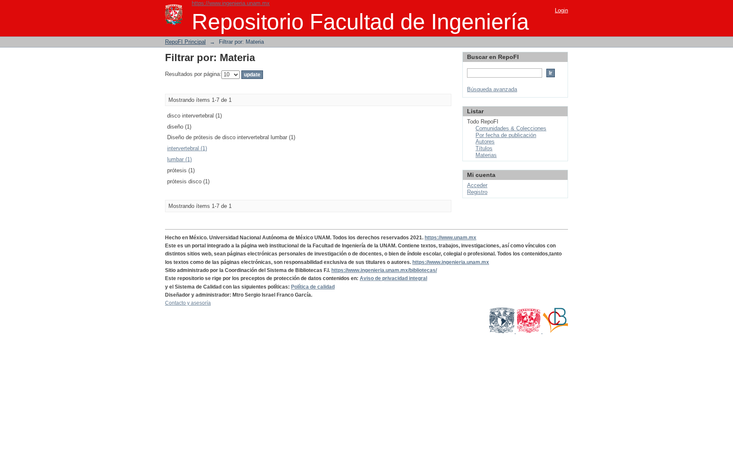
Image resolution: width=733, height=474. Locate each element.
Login (561, 10)
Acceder (477, 185)
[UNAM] (502, 331)
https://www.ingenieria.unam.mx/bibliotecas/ (384, 270)
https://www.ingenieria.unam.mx (231, 3)
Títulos (484, 148)
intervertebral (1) (187, 148)
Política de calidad (313, 287)
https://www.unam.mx (450, 238)
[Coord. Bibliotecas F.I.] (555, 331)
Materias (486, 155)
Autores (485, 141)
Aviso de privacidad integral (393, 278)
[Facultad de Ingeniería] (529, 331)
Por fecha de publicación (506, 135)
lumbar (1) (179, 159)
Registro (477, 192)
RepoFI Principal (185, 42)
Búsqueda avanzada (492, 89)
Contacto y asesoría (188, 303)
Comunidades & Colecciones (511, 128)
